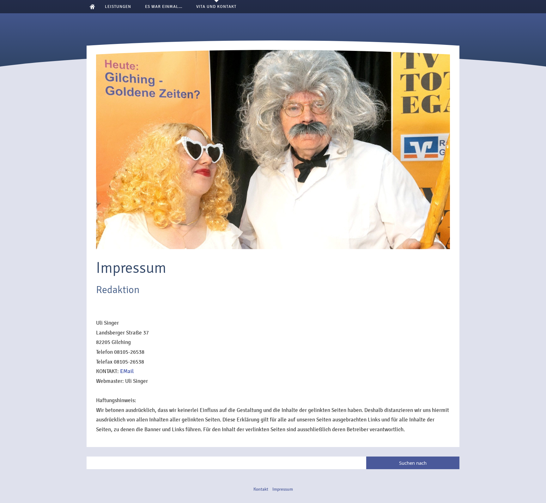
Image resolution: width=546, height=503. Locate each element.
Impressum (282, 489)
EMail (127, 371)
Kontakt (260, 489)
